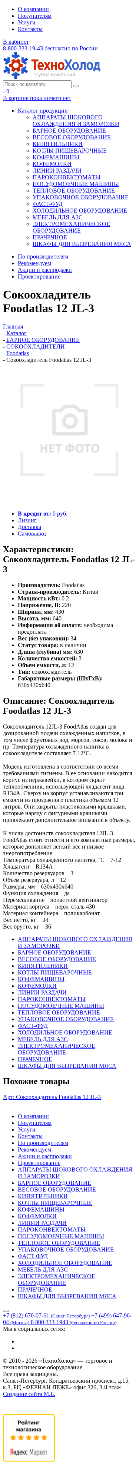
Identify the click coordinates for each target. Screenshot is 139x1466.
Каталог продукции (43, 110)
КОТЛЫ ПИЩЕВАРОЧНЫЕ (70, 150)
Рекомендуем (34, 263)
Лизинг (27, 520)
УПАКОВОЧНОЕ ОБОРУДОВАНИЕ (81, 197)
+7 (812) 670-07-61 (46, 1315)
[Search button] (76, 86)
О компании (33, 9)
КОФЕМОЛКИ (52, 164)
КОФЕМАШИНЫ (56, 157)
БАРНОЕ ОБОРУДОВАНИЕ (69, 130)
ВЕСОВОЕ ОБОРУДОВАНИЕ (72, 137)
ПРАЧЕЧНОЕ (50, 237)
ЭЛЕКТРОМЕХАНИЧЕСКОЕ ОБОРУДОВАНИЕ (71, 227)
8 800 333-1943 (73, 1322)
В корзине (37, 98)
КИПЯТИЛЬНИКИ (58, 144)
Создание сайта (29, 1394)
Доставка (29, 527)
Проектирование (39, 276)
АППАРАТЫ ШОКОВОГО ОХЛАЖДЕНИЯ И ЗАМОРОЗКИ (76, 120)
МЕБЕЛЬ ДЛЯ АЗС (58, 217)
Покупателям (35, 16)
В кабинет (16, 42)
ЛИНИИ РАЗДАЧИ (57, 170)
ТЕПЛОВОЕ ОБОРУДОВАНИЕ (74, 190)
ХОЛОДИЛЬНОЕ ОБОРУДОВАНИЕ (80, 210)
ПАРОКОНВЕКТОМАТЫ (66, 177)
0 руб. (42, 513)
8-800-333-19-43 (50, 48)
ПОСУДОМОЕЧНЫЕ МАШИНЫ (76, 184)
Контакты (30, 29)
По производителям (43, 256)
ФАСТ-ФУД (48, 204)
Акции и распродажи (45, 270)
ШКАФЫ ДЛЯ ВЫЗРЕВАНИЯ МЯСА (82, 244)
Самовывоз (32, 533)
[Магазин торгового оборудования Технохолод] (51, 77)
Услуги (27, 22)
